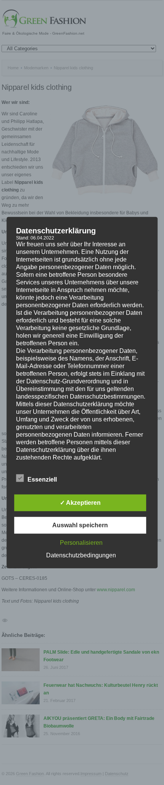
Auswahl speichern (80, 525)
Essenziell (42, 479)
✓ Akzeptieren (80, 502)
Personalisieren (81, 542)
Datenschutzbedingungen (81, 555)
